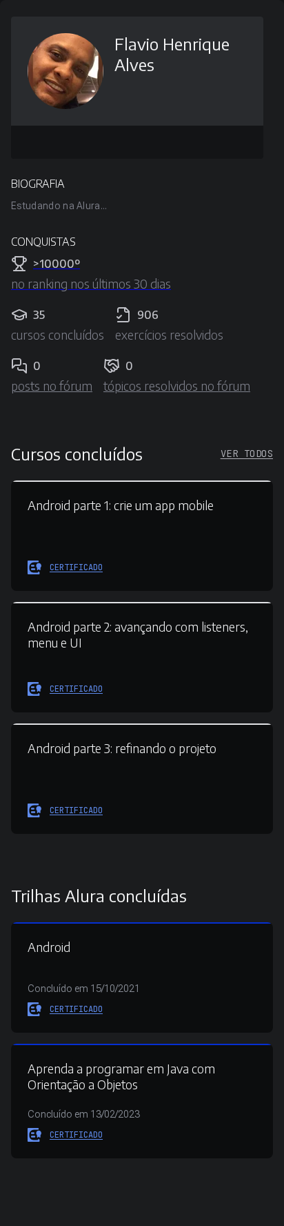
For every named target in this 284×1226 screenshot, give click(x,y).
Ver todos (247, 453)
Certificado (76, 567)
